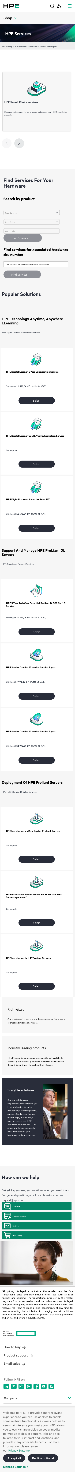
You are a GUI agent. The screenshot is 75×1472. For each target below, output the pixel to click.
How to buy (17, 1235)
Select (36, 400)
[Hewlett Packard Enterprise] (11, 5)
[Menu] (70, 5)
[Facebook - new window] (36, 1386)
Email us (16, 1225)
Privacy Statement (20, 1450)
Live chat (16, 1206)
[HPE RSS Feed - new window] (51, 1386)
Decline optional (43, 1458)
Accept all (14, 1458)
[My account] (59, 5)
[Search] (52, 5)
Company (10, 1398)
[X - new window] (14, 1386)
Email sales (11, 1364)
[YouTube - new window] (44, 1386)
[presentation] (19, 143)
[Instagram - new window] (21, 1386)
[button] (22, 274)
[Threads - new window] (29, 1386)
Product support (19, 1216)
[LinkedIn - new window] (6, 1386)
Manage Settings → (15, 1467)
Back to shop (7, 46)
